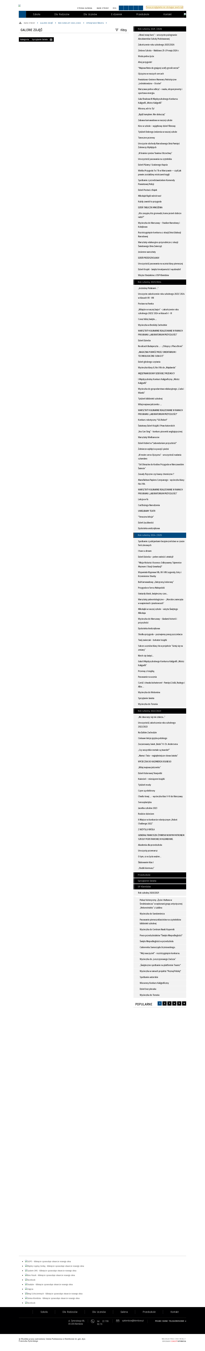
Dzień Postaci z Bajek (147, 190)
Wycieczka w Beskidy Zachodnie (152, 325)
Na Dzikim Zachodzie (147, 732)
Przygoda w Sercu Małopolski (151, 587)
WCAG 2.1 (151, 1340)
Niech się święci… (146, 655)
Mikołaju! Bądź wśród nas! (149, 195)
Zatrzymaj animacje (121, 8)
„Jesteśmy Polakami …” (148, 288)
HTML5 (138, 1340)
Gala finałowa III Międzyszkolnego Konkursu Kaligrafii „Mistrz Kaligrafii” (158, 100)
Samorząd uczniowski (34, 50)
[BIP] (185, 14)
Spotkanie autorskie (149, 977)
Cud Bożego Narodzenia (149, 505)
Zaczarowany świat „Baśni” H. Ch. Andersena (158, 744)
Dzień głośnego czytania (149, 361)
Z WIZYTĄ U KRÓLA (146, 829)
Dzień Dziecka (144, 340)
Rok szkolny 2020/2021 (148, 892)
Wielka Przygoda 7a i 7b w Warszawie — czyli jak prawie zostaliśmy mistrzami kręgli (159, 172)
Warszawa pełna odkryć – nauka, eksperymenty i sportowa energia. (160, 91)
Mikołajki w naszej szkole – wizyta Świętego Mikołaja (158, 611)
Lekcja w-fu (143, 499)
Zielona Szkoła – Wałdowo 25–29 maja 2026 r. (158, 50)
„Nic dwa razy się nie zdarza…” (151, 717)
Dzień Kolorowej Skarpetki (150, 773)
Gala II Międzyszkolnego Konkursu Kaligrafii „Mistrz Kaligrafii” (161, 663)
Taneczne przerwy (146, 137)
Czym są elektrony (146, 790)
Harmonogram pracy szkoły (37, 77)
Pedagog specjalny (32, 28)
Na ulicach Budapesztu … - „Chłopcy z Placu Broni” (160, 346)
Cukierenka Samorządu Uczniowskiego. (157, 947)
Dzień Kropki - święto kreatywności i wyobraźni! (159, 269)
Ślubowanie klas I (146, 862)
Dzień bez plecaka (148, 989)
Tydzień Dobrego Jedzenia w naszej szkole (157, 131)
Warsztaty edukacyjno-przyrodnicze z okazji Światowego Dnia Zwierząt (158, 244)
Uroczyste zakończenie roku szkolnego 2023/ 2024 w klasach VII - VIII (161, 295)
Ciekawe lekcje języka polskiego (152, 738)
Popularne (143, 1004)
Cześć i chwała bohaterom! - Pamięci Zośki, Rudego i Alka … (161, 684)
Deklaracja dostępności (35, 71)
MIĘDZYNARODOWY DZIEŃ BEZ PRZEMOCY (156, 373)
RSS (114, 8)
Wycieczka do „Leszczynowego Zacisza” (158, 959)
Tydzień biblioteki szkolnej (150, 398)
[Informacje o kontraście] (140, 8)
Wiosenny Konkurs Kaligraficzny (154, 983)
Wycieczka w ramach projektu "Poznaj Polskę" (160, 971)
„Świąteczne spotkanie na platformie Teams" (160, 965)
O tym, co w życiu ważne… (149, 856)
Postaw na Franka (146, 303)
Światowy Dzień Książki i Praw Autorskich (156, 425)
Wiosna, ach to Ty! (146, 108)
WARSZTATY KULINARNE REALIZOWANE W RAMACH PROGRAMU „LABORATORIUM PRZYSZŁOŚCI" (160, 412)
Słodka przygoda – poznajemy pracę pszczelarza (160, 634)
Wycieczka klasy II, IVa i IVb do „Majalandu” (157, 367)
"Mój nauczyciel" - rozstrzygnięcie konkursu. (160, 953)
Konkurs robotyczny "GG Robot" (152, 419)
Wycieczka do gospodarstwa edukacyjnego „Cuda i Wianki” (161, 390)
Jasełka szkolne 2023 (147, 808)
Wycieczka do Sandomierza (152, 913)
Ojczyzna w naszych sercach (151, 73)
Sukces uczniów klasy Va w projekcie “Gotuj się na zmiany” (160, 647)
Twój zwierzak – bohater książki (152, 640)
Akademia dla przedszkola (150, 844)
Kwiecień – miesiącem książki (151, 779)
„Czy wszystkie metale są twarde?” (154, 750)
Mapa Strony (103, 8)
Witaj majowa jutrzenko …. (150, 404)
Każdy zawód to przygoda (149, 201)
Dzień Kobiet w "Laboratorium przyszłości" (157, 443)
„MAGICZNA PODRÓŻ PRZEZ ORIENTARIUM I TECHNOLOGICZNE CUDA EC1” (157, 354)
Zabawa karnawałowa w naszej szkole (155, 120)
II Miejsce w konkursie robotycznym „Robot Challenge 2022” (157, 821)
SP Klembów (144, 886)
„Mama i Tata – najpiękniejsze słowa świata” (158, 755)
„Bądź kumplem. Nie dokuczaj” (151, 114)
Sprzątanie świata (146, 698)
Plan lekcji (28, 39)
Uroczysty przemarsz (148, 850)
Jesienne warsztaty (147, 251)
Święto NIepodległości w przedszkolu (156, 941)
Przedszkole (144, 874)
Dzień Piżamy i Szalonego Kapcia (153, 164)
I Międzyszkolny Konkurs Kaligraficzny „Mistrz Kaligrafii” (158, 381)
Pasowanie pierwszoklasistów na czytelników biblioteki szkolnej (160, 921)
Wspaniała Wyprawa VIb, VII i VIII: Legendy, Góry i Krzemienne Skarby (159, 574)
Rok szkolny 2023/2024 (149, 282)
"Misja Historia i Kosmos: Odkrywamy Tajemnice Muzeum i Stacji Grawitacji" (160, 564)
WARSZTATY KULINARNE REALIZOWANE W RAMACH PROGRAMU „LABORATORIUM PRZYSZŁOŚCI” (160, 332)
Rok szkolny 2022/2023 (149, 710)
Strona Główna (84, 8)
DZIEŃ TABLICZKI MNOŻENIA (150, 207)
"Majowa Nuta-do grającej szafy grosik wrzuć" (158, 68)
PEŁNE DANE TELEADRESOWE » (170, 1321)
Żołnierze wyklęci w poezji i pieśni (153, 449)
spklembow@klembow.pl (133, 1321)
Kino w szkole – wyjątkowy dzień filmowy (157, 126)
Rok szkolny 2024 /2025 (150, 535)
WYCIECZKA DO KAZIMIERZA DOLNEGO (154, 761)
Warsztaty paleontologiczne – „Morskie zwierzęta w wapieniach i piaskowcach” (160, 601)
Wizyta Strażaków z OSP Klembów (153, 275)
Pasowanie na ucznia (147, 676)
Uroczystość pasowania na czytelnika (155, 159)
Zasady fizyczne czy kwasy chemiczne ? (156, 474)
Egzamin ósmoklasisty (34, 44)
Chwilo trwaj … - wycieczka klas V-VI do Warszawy (160, 796)
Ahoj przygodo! (145, 62)
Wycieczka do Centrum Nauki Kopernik (157, 929)
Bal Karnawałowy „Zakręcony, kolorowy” (156, 582)
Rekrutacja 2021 (30, 23)
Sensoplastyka (145, 802)
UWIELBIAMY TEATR (146, 510)
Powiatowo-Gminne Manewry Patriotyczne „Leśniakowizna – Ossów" (157, 81)
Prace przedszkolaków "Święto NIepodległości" (161, 935)
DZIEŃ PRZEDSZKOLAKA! (148, 257)
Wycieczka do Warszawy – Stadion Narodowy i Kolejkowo (159, 224)
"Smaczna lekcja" (146, 516)
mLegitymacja (29, 55)
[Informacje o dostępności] (126, 8)
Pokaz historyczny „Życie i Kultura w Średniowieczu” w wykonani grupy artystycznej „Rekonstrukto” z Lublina (161, 904)
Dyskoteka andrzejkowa (149, 528)
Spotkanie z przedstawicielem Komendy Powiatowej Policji (156, 182)
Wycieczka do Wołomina (149, 692)
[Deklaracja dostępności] (131, 8)
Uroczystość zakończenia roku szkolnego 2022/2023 (157, 724)
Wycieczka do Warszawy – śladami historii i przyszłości (157, 620)
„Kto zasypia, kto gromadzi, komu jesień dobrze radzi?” (159, 215)
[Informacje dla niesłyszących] (135, 8)
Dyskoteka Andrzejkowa (149, 628)
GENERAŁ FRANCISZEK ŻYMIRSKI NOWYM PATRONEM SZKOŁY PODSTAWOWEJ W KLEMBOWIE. (161, 837)
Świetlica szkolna (31, 33)
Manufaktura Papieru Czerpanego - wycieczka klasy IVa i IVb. (161, 482)
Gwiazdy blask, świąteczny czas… (153, 593)
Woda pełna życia (146, 56)
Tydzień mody (144, 784)
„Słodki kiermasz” (146, 868)
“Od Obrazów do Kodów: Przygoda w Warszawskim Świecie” (161, 466)
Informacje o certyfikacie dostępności (102, 1340)
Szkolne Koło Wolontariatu (37, 61)
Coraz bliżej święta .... (147, 319)
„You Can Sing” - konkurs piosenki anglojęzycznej (160, 431)
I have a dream (144, 550)
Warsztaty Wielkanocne (148, 437)
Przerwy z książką (146, 671)
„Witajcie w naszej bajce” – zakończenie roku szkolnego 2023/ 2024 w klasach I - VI (158, 311)
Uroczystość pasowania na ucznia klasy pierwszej (160, 263)
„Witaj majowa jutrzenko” (149, 767)
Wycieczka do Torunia (148, 704)
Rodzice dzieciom (146, 813)
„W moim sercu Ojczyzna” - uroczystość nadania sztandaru (159, 456)
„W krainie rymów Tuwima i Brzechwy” (155, 153)
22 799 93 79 (102, 1322)
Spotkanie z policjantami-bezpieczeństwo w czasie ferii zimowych (161, 543)
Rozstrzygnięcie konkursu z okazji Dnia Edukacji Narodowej (159, 234)
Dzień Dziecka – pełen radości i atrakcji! (155, 556)
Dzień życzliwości (146, 522)
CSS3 (142, 1340)
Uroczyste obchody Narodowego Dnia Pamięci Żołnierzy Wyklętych (159, 145)
